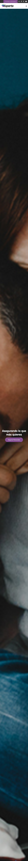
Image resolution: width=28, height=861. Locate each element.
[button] (12, 860)
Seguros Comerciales (14, 440)
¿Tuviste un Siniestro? (10, 1)
